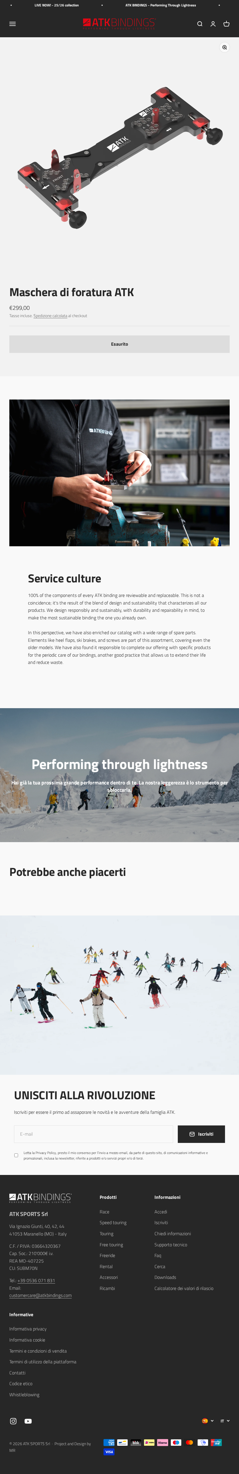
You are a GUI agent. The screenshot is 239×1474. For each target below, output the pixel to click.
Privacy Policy (150, 1411)
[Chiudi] (222, 1314)
